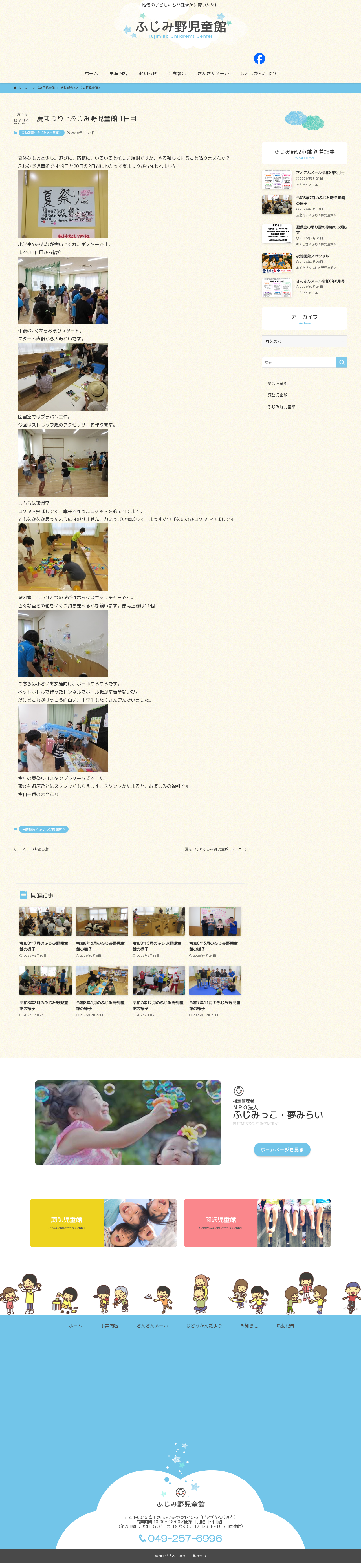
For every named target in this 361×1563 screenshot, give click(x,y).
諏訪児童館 (277, 395)
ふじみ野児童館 (281, 406)
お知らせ (249, 1326)
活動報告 (285, 1326)
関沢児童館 (277, 383)
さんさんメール (152, 1326)
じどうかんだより (204, 1326)
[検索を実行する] (341, 362)
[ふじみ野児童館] (180, 30)
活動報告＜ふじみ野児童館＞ (41, 132)
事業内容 (109, 1326)
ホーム (75, 1326)
